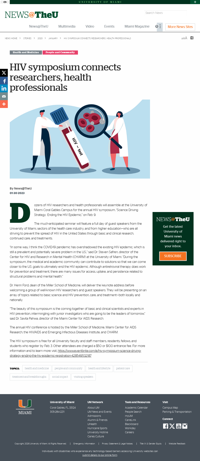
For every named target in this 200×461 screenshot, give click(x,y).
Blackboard (131, 424)
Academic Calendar (136, 407)
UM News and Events (100, 412)
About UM (93, 407)
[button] (192, 450)
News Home (11, 38)
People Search (133, 412)
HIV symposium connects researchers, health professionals (97, 38)
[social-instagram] (184, 426)
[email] (4, 96)
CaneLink (130, 420)
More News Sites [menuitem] (180, 27)
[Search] (191, 13)
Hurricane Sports (97, 428)
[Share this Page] (189, 40)
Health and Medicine (26, 52)
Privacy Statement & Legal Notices (117, 444)
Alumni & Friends (97, 420)
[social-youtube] (178, 426)
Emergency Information (84, 444)
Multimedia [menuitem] (66, 26)
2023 (39, 38)
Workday (130, 428)
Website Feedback (177, 444)
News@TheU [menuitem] (38, 26)
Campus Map (170, 407)
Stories (27, 38)
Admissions (94, 416)
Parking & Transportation (177, 412)
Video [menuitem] (90, 26)
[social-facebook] (165, 426)
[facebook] (4, 80)
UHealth (92, 424)
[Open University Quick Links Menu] (195, 2)
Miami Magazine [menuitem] (137, 26)
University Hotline (98, 432)
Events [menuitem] (109, 26)
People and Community (60, 52)
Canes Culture (96, 436)
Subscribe (173, 256)
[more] (4, 104)
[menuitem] (160, 27)
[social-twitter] (172, 426)
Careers (129, 432)
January (53, 38)
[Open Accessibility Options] (5, 2)
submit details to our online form (99, 455)
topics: (15, 369)
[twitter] (4, 73)
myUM (129, 416)
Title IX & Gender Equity (151, 444)
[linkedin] (4, 88)
